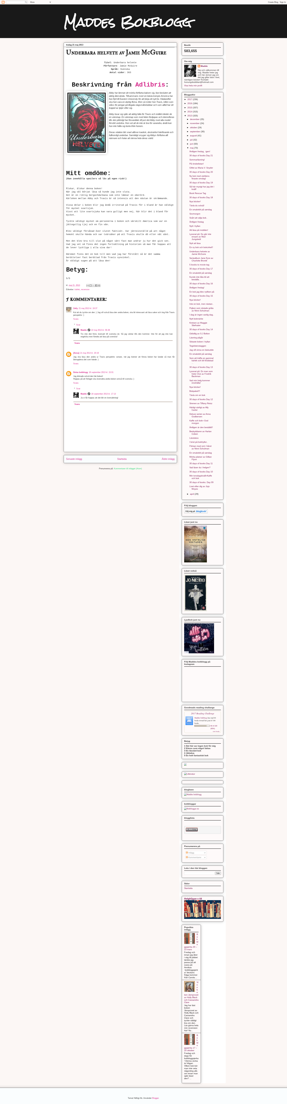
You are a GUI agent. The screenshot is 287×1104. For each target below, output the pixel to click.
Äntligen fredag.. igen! (199, 151)
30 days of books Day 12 (201, 399)
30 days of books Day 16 (201, 283)
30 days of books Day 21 (201, 155)
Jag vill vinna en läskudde (201, 350)
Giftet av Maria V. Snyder (201, 168)
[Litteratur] (189, 774)
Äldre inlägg (168, 459)
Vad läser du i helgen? (199, 467)
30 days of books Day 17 (201, 269)
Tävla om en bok (197, 395)
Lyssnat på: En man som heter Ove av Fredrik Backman (201, 374)
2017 (190, 99)
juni (192, 144)
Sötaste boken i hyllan (199, 341)
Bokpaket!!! (194, 391)
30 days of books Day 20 (201, 172)
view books (216, 731)
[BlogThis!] (90, 285)
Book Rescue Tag (197, 193)
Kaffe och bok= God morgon (198, 421)
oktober (194, 127)
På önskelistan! (196, 164)
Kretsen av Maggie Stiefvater (198, 324)
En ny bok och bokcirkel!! (201, 247)
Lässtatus (194, 438)
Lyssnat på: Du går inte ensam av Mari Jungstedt (200, 236)
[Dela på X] (93, 285)
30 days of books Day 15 (201, 296)
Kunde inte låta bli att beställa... (199, 278)
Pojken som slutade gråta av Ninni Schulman (201, 309)
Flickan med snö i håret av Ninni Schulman (200, 447)
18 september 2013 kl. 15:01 (101, 372)
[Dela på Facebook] (96, 285)
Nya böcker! (195, 201)
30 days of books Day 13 (201, 367)
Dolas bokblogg (80, 372)
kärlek (77, 289)
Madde (84, 330)
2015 (190, 107)
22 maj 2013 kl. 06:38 (100, 330)
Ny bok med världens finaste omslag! (199, 177)
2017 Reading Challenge (202, 713)
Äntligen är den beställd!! (201, 427)
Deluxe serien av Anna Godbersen (200, 415)
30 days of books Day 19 (201, 182)
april (192, 494)
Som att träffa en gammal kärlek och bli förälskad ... (201, 360)
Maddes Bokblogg (128, 22)
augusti (193, 135)
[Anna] (76, 353)
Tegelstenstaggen (197, 346)
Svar (78, 325)
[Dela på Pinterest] (99, 285)
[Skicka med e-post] (87, 285)
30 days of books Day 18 (201, 197)
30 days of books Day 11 (201, 463)
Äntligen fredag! (196, 287)
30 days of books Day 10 (201, 471)
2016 (190, 103)
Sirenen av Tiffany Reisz (200, 403)
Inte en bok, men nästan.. (201, 304)
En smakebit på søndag (200, 209)
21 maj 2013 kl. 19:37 (88, 308)
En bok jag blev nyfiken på (201, 292)
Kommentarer (194, 857)
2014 (190, 111)
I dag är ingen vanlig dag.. (201, 314)
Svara (75, 319)
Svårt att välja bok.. (198, 218)
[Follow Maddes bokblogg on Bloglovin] (196, 513)
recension (85, 289)
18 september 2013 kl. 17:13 (103, 394)
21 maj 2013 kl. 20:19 (89, 353)
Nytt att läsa (195, 243)
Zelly (75, 308)
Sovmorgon (194, 214)
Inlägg (191, 852)
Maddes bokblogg (201, 718)
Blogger (155, 1098)
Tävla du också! (196, 205)
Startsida (122, 459)
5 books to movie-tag (199, 264)
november (195, 123)
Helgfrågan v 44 (193, 898)
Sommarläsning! (197, 159)
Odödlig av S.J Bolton (199, 333)
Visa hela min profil (193, 85)
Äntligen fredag (196, 222)
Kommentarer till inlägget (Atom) (128, 468)
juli (191, 140)
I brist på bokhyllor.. (198, 442)
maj (192, 148)
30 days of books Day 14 (201, 329)
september (195, 131)
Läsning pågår (196, 337)
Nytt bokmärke (196, 319)
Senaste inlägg (74, 459)
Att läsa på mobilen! (198, 230)
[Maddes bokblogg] (192, 794)
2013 (190, 115)
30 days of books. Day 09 (201, 482)
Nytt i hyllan (194, 226)
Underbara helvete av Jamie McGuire (199, 252)
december (195, 119)
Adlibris (150, 85)
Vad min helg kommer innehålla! (199, 381)
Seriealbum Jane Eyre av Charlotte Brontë (201, 259)
